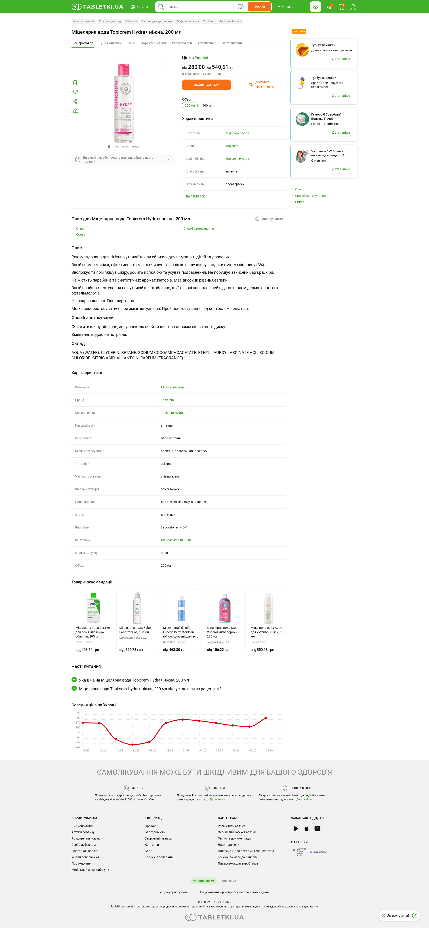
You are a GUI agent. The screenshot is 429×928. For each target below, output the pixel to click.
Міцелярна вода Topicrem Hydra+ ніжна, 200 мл (127, 32)
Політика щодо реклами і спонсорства (246, 851)
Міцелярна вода (188, 21)
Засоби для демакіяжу (157, 21)
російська (228, 881)
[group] (234, 65)
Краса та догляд (110, 21)
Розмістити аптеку (231, 826)
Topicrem (209, 21)
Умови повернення (85, 857)
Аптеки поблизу (83, 832)
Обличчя (131, 21)
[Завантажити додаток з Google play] (295, 828)
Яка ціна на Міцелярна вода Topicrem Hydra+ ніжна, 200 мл (134, 680)
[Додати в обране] (75, 82)
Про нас (150, 826)
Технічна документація (234, 838)
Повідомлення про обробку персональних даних (234, 892)
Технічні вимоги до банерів (237, 857)
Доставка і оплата (85, 851)
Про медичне (81, 863)
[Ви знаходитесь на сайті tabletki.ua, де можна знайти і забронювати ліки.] (98, 6)
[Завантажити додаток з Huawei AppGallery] (317, 828)
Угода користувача (174, 892)
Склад (80, 234)
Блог (148, 851)
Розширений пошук (86, 838)
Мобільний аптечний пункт (91, 869)
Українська (201, 881)
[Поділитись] (75, 101)
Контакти (152, 844)
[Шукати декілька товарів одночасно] (240, 6)
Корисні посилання (159, 857)
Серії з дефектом (84, 844)
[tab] (83, 43)
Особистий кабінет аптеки (237, 832)
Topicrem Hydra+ (230, 21)
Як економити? (83, 826)
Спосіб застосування (198, 229)
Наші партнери (228, 844)
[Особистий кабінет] (353, 6)
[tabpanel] (179, 278)
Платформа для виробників (238, 863)
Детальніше (217, 799)
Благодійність (155, 832)
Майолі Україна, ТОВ (176, 540)
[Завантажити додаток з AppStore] (306, 828)
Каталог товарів (84, 21)
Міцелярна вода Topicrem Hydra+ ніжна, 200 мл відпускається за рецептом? (150, 688)
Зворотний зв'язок (158, 838)
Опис (80, 229)
